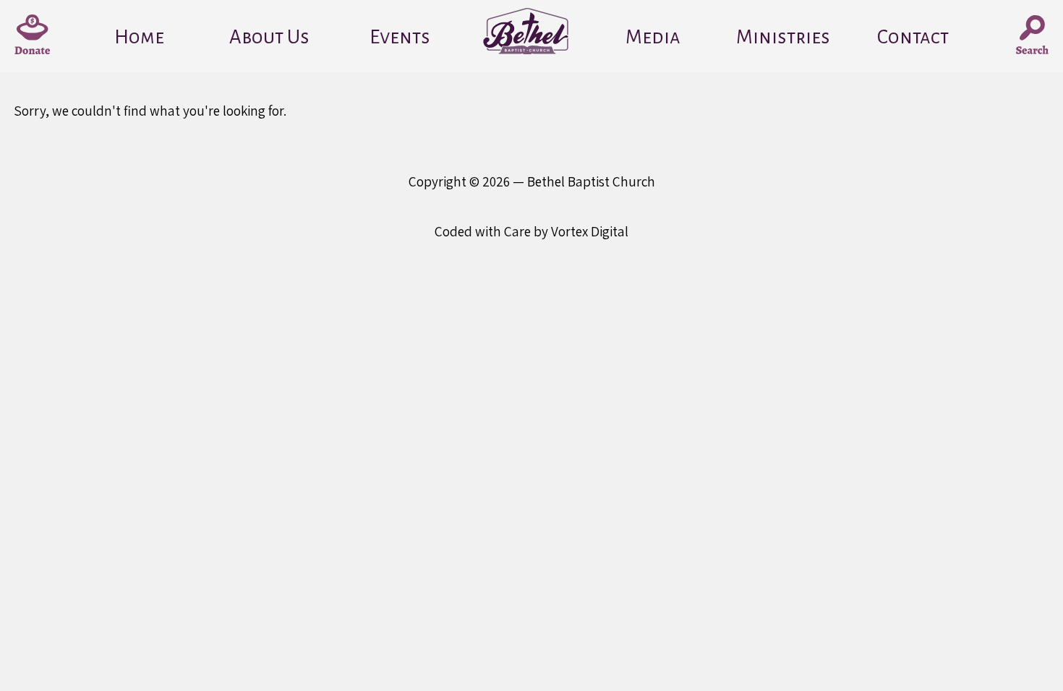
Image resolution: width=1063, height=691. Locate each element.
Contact (913, 37)
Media (653, 37)
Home (139, 37)
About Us (269, 37)
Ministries (783, 37)
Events (400, 37)
